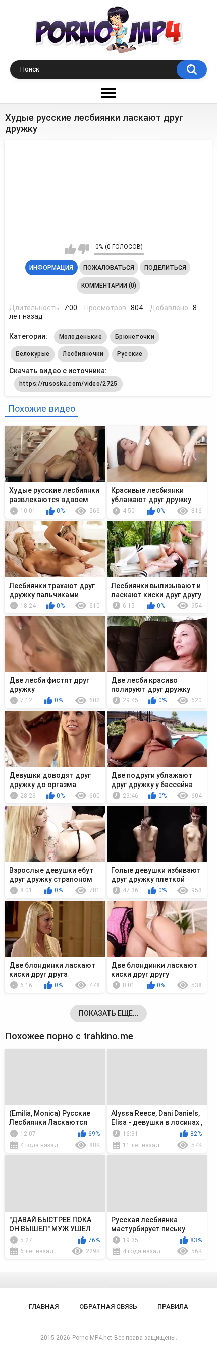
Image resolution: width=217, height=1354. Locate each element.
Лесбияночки (83, 354)
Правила (172, 1306)
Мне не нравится (83, 249)
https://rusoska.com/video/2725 (68, 383)
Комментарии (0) (108, 285)
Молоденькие (80, 336)
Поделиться (165, 267)
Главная (44, 1306)
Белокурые (33, 354)
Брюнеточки (134, 336)
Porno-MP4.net (92, 1337)
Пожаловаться (108, 267)
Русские (130, 354)
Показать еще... (109, 1013)
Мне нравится (70, 249)
